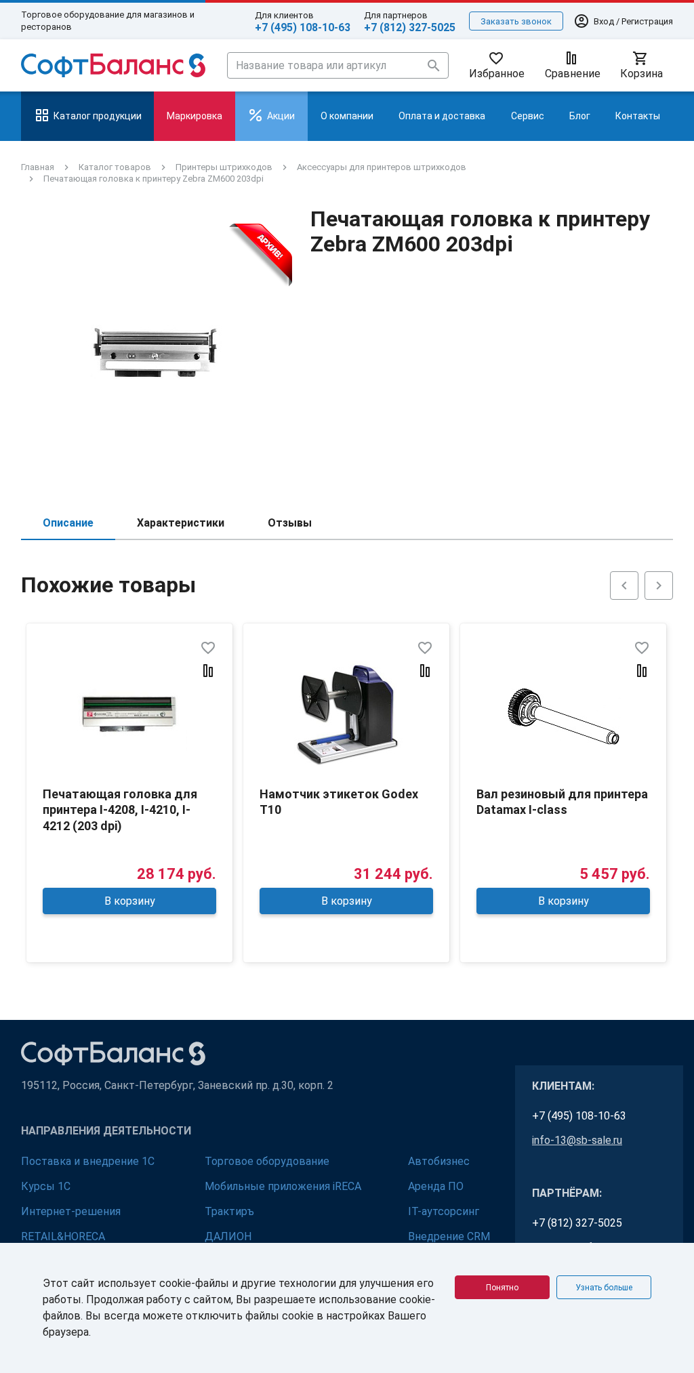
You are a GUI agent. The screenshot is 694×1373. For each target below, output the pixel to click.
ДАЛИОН (228, 1236)
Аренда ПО (436, 1186)
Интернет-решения (71, 1211)
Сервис (527, 115)
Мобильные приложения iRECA (283, 1186)
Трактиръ (229, 1211)
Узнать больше (603, 1287)
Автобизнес (439, 1161)
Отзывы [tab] (290, 522)
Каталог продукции (98, 115)
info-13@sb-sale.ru (577, 1140)
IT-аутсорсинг (443, 1211)
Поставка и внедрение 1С (88, 1161)
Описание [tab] (68, 522)
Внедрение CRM (449, 1236)
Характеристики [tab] (180, 522)
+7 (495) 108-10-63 (302, 27)
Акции (281, 115)
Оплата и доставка (442, 115)
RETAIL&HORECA (63, 1236)
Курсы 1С (45, 1186)
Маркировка (194, 115)
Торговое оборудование (267, 1161)
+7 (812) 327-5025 (409, 27)
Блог (579, 115)
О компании (347, 115)
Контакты (637, 115)
